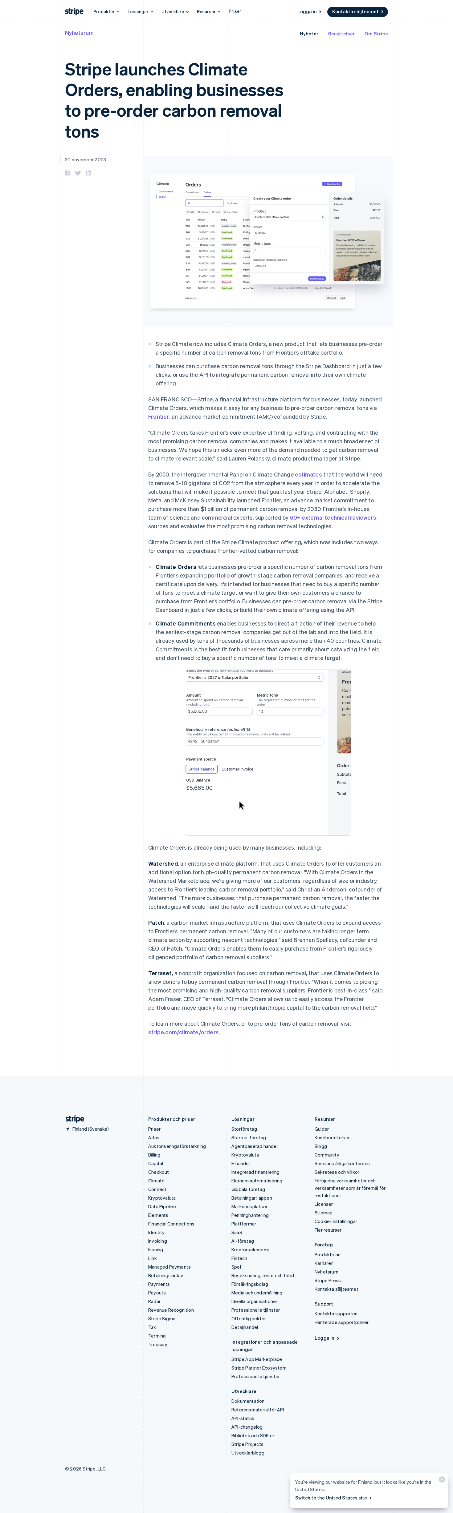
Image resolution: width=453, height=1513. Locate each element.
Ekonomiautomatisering (256, 1180)
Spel (236, 1267)
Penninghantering (250, 1215)
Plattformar (243, 1224)
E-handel (240, 1163)
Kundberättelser (332, 1137)
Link (152, 1258)
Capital (155, 1163)
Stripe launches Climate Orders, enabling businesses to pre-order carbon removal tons (174, 100)
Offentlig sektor (248, 1318)
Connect (157, 1189)
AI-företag (242, 1241)
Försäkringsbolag (249, 1284)
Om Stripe (376, 33)
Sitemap (324, 1212)
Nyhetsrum (79, 32)
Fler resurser (328, 1230)
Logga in (307, 11)
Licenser (324, 1204)
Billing (154, 1155)
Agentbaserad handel (254, 1146)
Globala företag (248, 1189)
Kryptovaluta (162, 1198)
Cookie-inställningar (336, 1221)
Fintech (239, 1258)
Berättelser (341, 33)
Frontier (158, 416)
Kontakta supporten (336, 1313)
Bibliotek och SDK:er (252, 1435)
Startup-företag (248, 1137)
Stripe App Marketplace (256, 1359)
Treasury (158, 1344)
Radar (154, 1301)
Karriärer (324, 1263)
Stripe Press (328, 1280)
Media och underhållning (257, 1293)
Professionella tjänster (255, 1310)
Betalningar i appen (251, 1198)
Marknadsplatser (249, 1206)
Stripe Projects (247, 1444)
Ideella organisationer (254, 1301)
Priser (235, 11)
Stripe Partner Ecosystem (259, 1368)
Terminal (157, 1336)
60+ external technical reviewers (333, 517)
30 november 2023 (85, 159)
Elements (158, 1215)
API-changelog (247, 1427)
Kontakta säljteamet (355, 11)
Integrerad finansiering (255, 1172)
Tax (152, 1327)
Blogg (321, 1146)
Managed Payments (169, 1267)
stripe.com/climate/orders (183, 1032)
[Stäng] (441, 1480)
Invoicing (157, 1241)
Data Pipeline (162, 1206)
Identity (156, 1232)
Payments (159, 1284)
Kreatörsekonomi (250, 1249)
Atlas (153, 1137)
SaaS (236, 1232)
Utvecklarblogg (247, 1453)
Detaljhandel (244, 1327)
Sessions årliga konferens (342, 1163)
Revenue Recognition (171, 1310)
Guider (322, 1129)
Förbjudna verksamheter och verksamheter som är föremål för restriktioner (350, 1187)
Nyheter (309, 33)
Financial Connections (171, 1224)
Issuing (155, 1249)
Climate (156, 1180)
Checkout (158, 1172)
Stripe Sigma (161, 1318)
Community (327, 1155)
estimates (308, 474)
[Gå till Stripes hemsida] (72, 1119)
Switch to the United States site (331, 1498)
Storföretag (244, 1129)
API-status (242, 1418)
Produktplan (328, 1254)
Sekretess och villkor (337, 1172)
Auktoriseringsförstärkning (177, 1146)
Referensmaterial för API (257, 1409)
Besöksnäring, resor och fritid (262, 1275)
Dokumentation (248, 1401)
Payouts (157, 1293)
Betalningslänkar (165, 1275)
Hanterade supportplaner (342, 1322)
